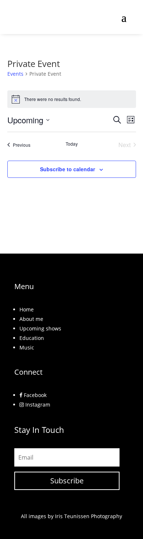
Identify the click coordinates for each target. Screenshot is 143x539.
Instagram (37, 404)
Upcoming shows (40, 328)
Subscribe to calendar (67, 169)
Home (26, 309)
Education (31, 337)
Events (15, 73)
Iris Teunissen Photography (88, 516)
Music (26, 347)
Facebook (34, 395)
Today (72, 144)
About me (31, 318)
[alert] (71, 99)
